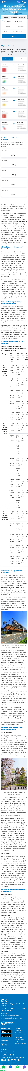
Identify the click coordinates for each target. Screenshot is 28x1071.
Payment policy (18, 1037)
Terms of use (18, 1030)
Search (14, 36)
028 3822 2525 (10, 1060)
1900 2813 (7, 1054)
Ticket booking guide (20, 1035)
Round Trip (20, 59)
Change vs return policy (21, 1043)
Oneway (7, 59)
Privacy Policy (18, 1032)
